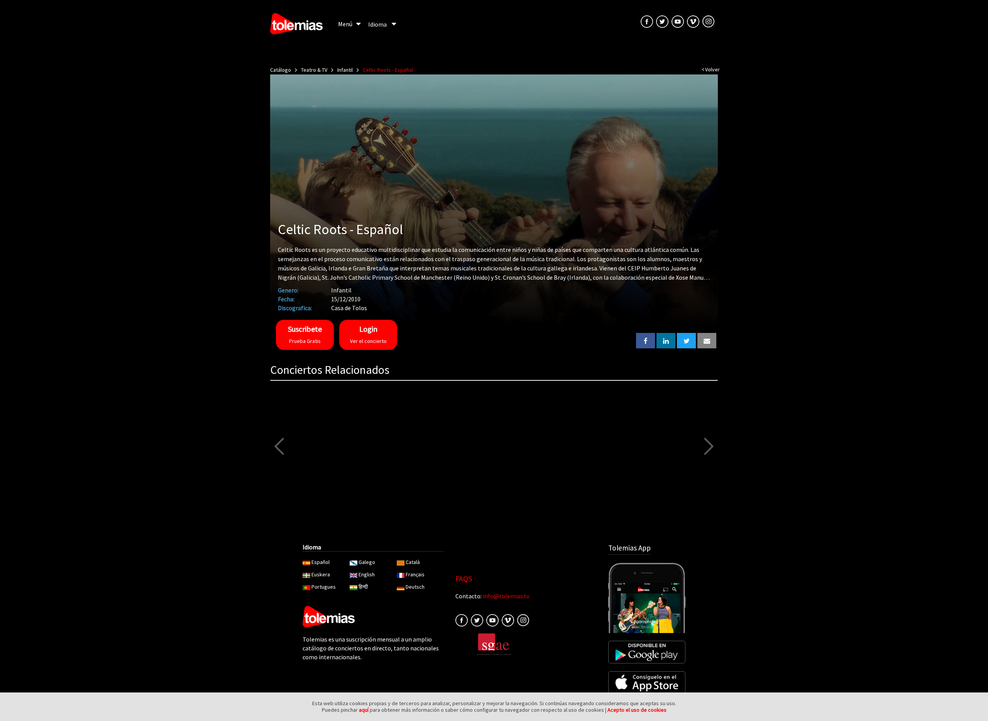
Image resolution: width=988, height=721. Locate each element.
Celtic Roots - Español (388, 69)
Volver (712, 69)
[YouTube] (678, 21)
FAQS (463, 578)
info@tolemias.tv (506, 596)
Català (413, 562)
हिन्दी (363, 586)
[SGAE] (494, 643)
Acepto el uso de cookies (637, 709)
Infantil (345, 69)
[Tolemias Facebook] (647, 21)
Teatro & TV (314, 69)
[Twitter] (477, 619)
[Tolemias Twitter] (662, 21)
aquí (364, 709)
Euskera (320, 574)
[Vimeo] (693, 21)
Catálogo (280, 69)
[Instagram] (708, 21)
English (367, 574)
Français (415, 574)
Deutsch (415, 586)
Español (320, 562)
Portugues (323, 586)
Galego (367, 562)
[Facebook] (461, 619)
